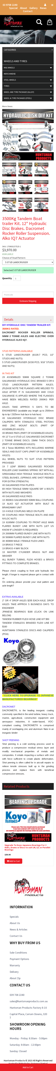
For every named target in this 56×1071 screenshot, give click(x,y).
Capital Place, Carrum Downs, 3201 (28, 1015)
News (43, 8)
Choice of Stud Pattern (13, 257)
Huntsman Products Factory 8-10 (28, 1007)
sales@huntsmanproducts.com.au (29, 1001)
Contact (28, 11)
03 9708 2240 (10, 5)
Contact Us (16, 936)
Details (8, 319)
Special (13, 8)
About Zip (15, 978)
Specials (14, 916)
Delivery (14, 971)
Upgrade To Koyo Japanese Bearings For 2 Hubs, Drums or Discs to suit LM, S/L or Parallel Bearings (27, 847)
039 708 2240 (17, 995)
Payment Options (19, 959)
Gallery (33, 8)
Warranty (15, 965)
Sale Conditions (18, 952)
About (23, 8)
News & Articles (18, 929)
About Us (15, 923)
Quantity (7, 278)
